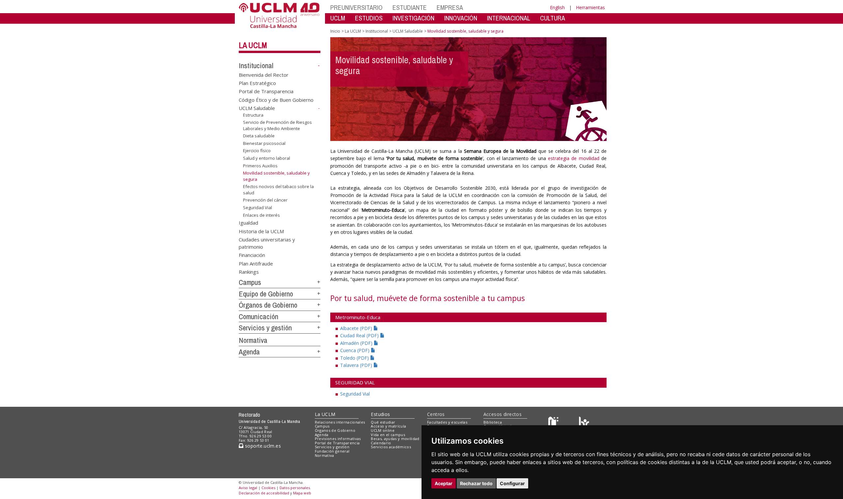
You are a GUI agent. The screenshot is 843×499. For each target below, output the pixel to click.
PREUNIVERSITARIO (356, 7)
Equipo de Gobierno (266, 294)
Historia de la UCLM (261, 231)
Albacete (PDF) (356, 328)
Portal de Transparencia (266, 91)
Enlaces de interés (261, 215)
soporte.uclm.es (262, 446)
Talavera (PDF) (356, 365)
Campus (250, 282)
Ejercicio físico (257, 150)
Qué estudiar (383, 422)
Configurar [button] (512, 483)
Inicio (335, 31)
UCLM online (382, 430)
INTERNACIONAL (508, 18)
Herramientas (590, 7)
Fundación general (332, 451)
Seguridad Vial (257, 207)
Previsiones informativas (338, 438)
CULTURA (552, 18)
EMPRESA (450, 7)
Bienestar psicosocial (264, 143)
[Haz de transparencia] (554, 423)
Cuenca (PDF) (355, 350)
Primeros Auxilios (260, 165)
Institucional (256, 65)
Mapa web (302, 492)
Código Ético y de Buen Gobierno (276, 99)
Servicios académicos (391, 446)
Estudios (380, 414)
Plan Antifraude (256, 263)
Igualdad (248, 222)
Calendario (381, 442)
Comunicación (258, 316)
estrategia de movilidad (573, 158)
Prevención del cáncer (265, 200)
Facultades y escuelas (447, 422)
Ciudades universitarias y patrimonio (267, 243)
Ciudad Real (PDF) (360, 335)
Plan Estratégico (257, 83)
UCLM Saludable (257, 108)
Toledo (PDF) (355, 358)
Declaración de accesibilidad (264, 492)
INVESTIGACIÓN (413, 18)
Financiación (252, 255)
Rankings (249, 271)
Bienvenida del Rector (263, 74)
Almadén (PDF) (357, 343)
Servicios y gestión (265, 328)
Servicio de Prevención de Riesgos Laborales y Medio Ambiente (277, 125)
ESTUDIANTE (410, 7)
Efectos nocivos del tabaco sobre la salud (278, 189)
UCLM (337, 18)
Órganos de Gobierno (268, 305)
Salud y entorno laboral (266, 158)
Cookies (268, 487)
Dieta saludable (259, 136)
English (557, 7)
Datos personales (295, 487)
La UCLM (253, 45)
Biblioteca (492, 422)
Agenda (249, 352)
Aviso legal (248, 487)
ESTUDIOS (369, 18)
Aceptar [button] (443, 483)
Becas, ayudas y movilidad (395, 438)
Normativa (253, 340)
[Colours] (584, 423)
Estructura (253, 115)
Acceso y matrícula (388, 426)
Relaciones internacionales (340, 422)
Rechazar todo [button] (476, 483)
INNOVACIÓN (460, 18)
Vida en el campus (388, 434)
